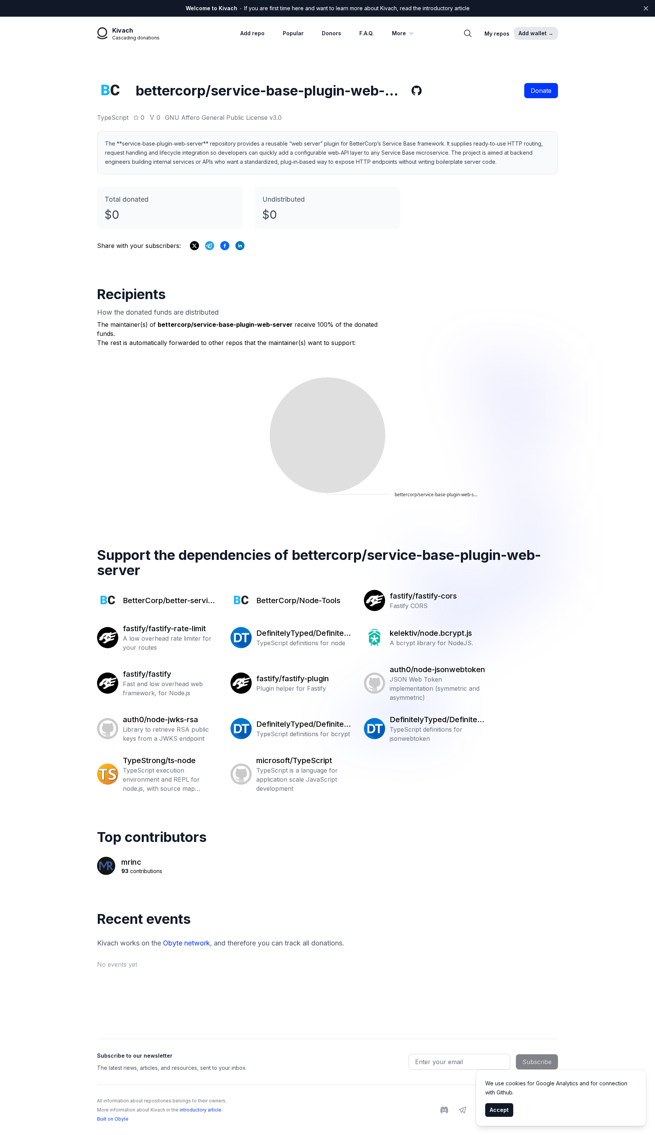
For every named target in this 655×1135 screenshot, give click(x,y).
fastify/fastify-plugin (292, 678)
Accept (499, 1110)
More (399, 33)
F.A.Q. (366, 33)
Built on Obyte (112, 1119)
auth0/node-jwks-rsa (160, 719)
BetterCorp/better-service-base (170, 601)
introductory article (200, 1110)
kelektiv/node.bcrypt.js (431, 633)
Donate (541, 90)
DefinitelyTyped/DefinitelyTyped (303, 633)
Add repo (252, 33)
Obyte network (186, 943)
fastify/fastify (147, 674)
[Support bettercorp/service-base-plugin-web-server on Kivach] (224, 245)
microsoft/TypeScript (294, 760)
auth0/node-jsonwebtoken (437, 669)
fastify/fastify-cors (423, 595)
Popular (293, 33)
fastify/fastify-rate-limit (164, 628)
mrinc (131, 862)
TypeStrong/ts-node (159, 760)
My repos (496, 33)
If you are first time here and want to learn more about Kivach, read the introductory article (328, 8)
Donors (331, 33)
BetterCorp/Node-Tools (298, 600)
